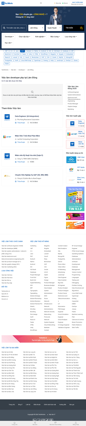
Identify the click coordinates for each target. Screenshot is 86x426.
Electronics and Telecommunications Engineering (74, 99)
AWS (45, 296)
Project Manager (35, 275)
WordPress (44, 54)
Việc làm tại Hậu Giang (51, 378)
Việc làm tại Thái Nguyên (73, 368)
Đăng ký (66, 3)
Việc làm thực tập (7, 283)
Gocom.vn (5, 299)
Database (65, 51)
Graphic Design (72, 106)
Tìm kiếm (69, 28)
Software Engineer (73, 92)
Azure (46, 298)
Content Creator (62, 246)
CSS (48, 57)
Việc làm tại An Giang (8, 383)
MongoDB (69, 57)
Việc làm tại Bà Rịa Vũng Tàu (10, 381)
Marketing (71, 109)
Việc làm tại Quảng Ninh (9, 365)
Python (36, 51)
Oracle (54, 57)
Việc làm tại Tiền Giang (73, 376)
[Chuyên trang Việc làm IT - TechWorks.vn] (7, 3)
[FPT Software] (71, 170)
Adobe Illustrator (35, 301)
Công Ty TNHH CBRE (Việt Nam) (27, 159)
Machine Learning (77, 314)
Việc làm (35, 424)
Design (46, 280)
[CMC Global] (71, 159)
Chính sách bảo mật (50, 404)
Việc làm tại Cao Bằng (29, 368)
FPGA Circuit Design (78, 251)
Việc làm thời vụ (6, 280)
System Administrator (74, 95)
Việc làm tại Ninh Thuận (52, 362)
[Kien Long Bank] (71, 180)
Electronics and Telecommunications (64, 298)
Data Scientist (62, 280)
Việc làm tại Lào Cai (50, 352)
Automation (61, 306)
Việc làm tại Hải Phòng (8, 362)
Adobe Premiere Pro (36, 304)
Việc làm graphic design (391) (11, 264)
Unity (30, 54)
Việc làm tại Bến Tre (29, 354)
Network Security (49, 311)
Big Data (60, 282)
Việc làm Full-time (7, 275)
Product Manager (73, 103)
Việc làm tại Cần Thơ (8, 370)
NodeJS (29, 51)
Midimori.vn (5, 296)
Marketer (47, 327)
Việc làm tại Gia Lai (50, 386)
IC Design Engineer (63, 325)
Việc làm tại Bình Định (29, 357)
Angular (61, 54)
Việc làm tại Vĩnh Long (72, 383)
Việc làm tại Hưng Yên (8, 368)
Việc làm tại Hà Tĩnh (72, 352)
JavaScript (60, 60)
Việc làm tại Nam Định (51, 354)
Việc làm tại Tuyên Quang (73, 381)
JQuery (75, 60)
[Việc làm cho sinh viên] (75, 216)
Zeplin (46, 275)
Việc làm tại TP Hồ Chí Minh (10, 354)
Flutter (7, 63)
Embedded (69, 54)
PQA (73, 317)
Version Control (76, 272)
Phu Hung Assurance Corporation (28, 119)
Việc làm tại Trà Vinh (72, 378)
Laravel (15, 57)
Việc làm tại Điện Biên (29, 376)
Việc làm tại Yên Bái (72, 389)
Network (46, 319)
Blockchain (35, 57)
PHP (22, 51)
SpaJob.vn (5, 294)
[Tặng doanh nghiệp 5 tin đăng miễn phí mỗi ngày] (43, 339)
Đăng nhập (58, 3)
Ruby (52, 60)
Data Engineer (62, 277)
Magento (53, 54)
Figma (46, 277)
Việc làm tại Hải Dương (8, 378)
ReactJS (7, 57)
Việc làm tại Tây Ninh (72, 362)
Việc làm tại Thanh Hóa (73, 370)
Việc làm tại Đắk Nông (29, 373)
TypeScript (37, 60)
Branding (33, 311)
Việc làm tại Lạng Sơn (29, 391)
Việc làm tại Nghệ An (51, 357)
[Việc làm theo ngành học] (75, 225)
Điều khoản (37, 404)
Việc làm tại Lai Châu (29, 386)
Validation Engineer (64, 327)
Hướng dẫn (62, 404)
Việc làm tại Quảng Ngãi (52, 376)
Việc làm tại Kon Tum (29, 383)
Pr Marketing (62, 269)
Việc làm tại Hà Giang (51, 389)
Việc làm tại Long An (29, 352)
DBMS (74, 304)
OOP (43, 57)
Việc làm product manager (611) (11, 261)
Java (17, 51)
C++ (11, 51)
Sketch (32, 306)
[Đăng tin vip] (75, 199)
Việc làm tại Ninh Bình (51, 360)
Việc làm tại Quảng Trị (72, 354)
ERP (72, 51)
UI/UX (46, 272)
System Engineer (49, 322)
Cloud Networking (49, 325)
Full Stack (57, 51)
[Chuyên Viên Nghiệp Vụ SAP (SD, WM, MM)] (7, 176)
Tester (24, 54)
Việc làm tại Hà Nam (51, 391)
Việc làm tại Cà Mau (29, 365)
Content (46, 330)
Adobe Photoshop (35, 298)
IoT (59, 304)
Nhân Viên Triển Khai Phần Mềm (82, 132)
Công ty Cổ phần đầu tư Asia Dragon (29, 178)
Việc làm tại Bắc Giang (8, 386)
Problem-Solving (77, 285)
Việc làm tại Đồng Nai (8, 376)
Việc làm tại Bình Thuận (30, 362)
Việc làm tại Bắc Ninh (8, 373)
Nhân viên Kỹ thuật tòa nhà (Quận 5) (80, 143)
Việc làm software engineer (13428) (12, 246)
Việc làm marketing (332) (9, 267)
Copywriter (75, 301)
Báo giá (72, 404)
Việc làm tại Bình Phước (30, 360)
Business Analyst (49, 285)
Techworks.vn (6, 291)
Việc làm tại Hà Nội (7, 352)
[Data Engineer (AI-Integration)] (7, 117)
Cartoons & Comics (78, 319)
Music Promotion (77, 322)
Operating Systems (77, 253)
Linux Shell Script (26, 60)
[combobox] (36, 28)
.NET (6, 51)
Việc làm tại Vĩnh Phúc (72, 386)
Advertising (61, 272)
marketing (33, 246)
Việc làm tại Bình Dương (9, 360)
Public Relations (77, 325)
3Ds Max (32, 309)
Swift (16, 60)
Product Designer (63, 290)
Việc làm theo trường (55, 424)
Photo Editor (61, 264)
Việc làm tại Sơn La (71, 360)
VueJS (27, 57)
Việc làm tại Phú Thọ (51, 365)
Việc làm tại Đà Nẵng (8, 357)
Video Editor (61, 267)
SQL (21, 57)
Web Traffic (75, 327)
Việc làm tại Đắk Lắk (29, 370)
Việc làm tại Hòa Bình (51, 381)
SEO (31, 285)
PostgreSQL (8, 60)
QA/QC (60, 261)
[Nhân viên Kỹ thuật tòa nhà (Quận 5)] (7, 156)
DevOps (68, 60)
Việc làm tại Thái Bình (72, 365)
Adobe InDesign (35, 296)
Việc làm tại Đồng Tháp (51, 383)
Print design (33, 314)
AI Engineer (61, 285)
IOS (50, 51)
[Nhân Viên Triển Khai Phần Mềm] (7, 136)
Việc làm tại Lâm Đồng (29, 389)
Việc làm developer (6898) (9, 248)
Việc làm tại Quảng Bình (52, 370)
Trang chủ (12, 404)
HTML (36, 54)
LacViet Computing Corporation (27, 139)
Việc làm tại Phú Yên (51, 368)
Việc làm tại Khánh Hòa (30, 378)
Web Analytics (62, 248)
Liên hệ (28, 404)
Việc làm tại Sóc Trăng (72, 357)
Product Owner (62, 293)
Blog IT (20, 404)
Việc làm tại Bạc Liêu (8, 391)
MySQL (61, 57)
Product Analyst (63, 288)
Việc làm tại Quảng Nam (52, 373)
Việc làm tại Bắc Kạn (8, 389)
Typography (33, 290)
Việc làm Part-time (7, 277)
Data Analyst (48, 288)
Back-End (8, 54)
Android (43, 51)
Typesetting (33, 293)
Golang (45, 60)
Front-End (16, 54)
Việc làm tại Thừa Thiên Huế (74, 373)
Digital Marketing (35, 282)
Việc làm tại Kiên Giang (30, 381)
